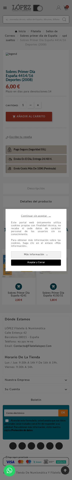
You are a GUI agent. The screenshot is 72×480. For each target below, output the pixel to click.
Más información (36, 254)
